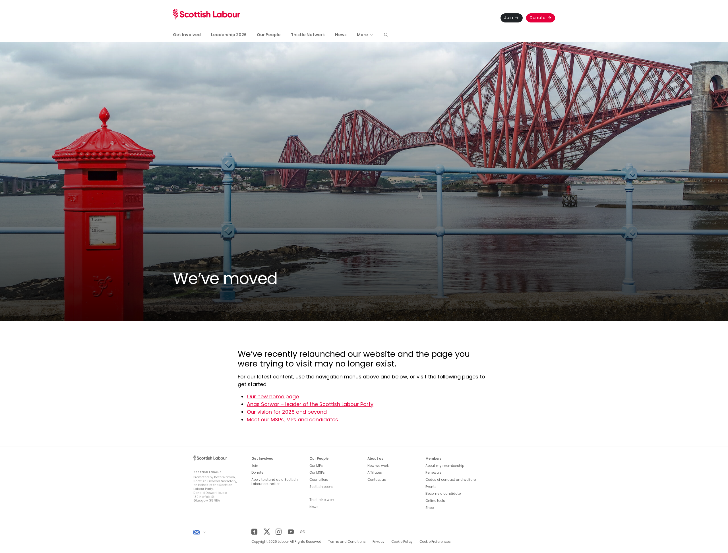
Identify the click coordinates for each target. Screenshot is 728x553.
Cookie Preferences (435, 541)
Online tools (435, 500)
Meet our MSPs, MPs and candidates (292, 419)
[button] (386, 35)
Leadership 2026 (229, 35)
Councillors (318, 479)
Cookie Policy (402, 541)
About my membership (444, 465)
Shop (429, 508)
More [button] (362, 35)
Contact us (376, 479)
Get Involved (187, 35)
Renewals (433, 472)
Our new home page (273, 396)
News (341, 35)
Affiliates (374, 472)
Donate (538, 17)
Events (431, 486)
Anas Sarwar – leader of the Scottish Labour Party (310, 404)
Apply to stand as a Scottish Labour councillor (274, 481)
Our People (269, 35)
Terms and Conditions (347, 541)
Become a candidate (443, 493)
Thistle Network (308, 35)
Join (508, 17)
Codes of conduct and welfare (450, 479)
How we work (378, 465)
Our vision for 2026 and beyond (287, 411)
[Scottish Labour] (206, 14)
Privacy (378, 541)
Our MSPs (317, 472)
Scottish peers (321, 486)
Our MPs (316, 465)
